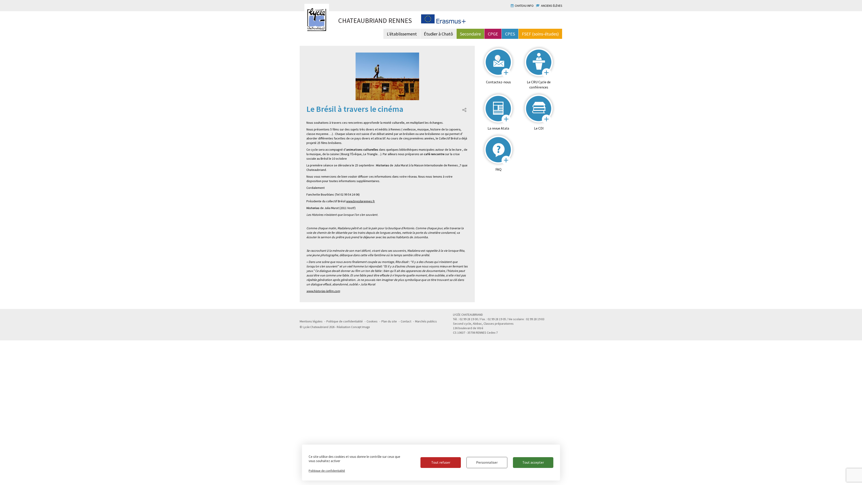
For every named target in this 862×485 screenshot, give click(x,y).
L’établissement (402, 34)
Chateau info (524, 6)
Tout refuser (440, 462)
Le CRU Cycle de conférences (539, 84)
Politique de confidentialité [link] (327, 471)
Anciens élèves (551, 6)
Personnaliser (487, 462)
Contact (406, 321)
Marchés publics (426, 321)
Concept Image (360, 327)
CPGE (493, 34)
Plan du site (389, 321)
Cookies (372, 321)
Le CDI (539, 128)
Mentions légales (311, 321)
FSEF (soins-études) (540, 34)
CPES (510, 34)
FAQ (498, 169)
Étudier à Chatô (438, 34)
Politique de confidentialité (344, 321)
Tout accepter (533, 462)
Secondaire (470, 34)
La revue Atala (498, 128)
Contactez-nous (498, 82)
